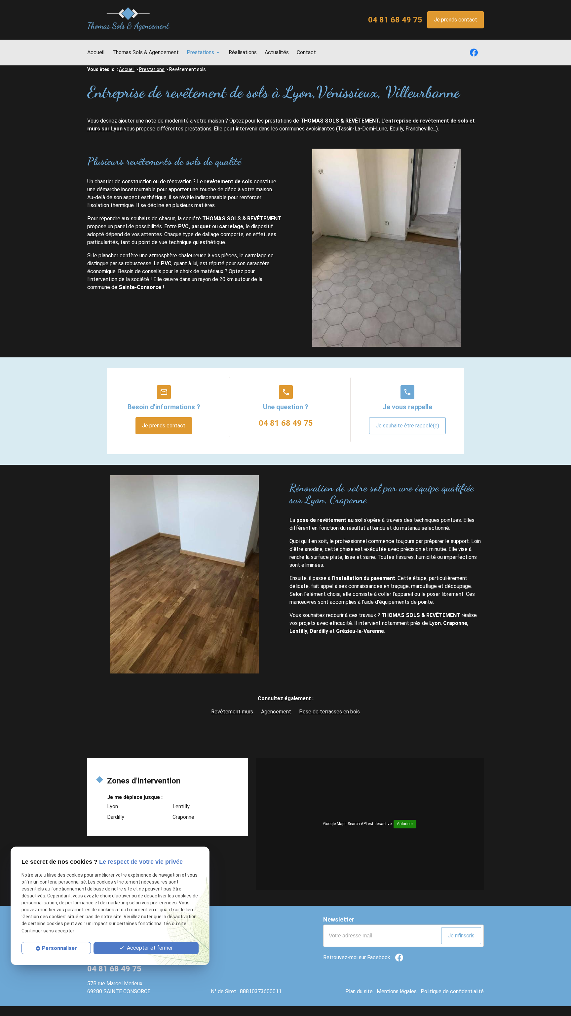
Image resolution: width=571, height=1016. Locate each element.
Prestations (200, 52)
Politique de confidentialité (452, 991)
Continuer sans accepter (47, 930)
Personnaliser (59, 948)
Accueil (95, 52)
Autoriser (405, 823)
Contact (306, 52)
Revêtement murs (232, 711)
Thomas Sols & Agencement (145, 52)
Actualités (277, 52)
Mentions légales (397, 991)
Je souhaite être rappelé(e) (407, 425)
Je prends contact (455, 20)
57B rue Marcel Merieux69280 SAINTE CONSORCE (118, 987)
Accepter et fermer (149, 948)
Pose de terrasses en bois (329, 711)
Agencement (276, 711)
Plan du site (359, 991)
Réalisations (243, 52)
